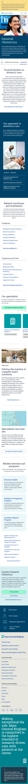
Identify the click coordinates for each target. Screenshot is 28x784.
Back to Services (7, 17)
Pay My (5, 661)
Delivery (8, 234)
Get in (5, 664)
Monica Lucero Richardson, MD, (12, 330)
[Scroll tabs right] (27, 62)
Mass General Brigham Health (14, 652)
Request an (9, 667)
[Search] (22, 13)
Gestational (9, 237)
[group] (10, 326)
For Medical (9, 676)
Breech (9, 232)
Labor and (9, 243)
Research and (10, 646)
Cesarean (8, 274)
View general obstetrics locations (14, 451)
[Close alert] (25, 2)
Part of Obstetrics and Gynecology (13, 106)
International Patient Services (13, 599)
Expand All (6, 172)
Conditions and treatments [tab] (12, 62)
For (6, 702)
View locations (14, 595)
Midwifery (9, 557)
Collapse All (13, 172)
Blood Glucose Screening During (12, 270)
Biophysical (8, 267)
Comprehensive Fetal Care (12, 550)
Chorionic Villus (10, 277)
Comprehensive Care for (11, 546)
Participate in (8, 670)
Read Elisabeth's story (13, 400)
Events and (7, 673)
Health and (8, 678)
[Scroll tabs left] (1, 62)
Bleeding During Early (12, 229)
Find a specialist (14, 591)
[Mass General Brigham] (7, 13)
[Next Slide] (25, 310)
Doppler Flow (8, 280)
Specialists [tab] (23, 62)
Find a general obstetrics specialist (14, 307)
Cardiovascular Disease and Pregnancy (12, 541)
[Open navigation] (25, 13)
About (4, 688)
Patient (6, 642)
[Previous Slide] (22, 310)
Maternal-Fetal (11, 554)
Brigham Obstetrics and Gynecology (11, 536)
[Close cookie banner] (22, 770)
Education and (10, 649)
